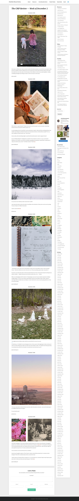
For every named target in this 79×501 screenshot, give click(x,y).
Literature (59, 208)
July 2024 (59, 296)
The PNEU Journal (60, 247)
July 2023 (59, 316)
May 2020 (59, 380)
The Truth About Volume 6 (62, 75)
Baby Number (59, 162)
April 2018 (59, 423)
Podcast (58, 221)
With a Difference (60, 150)
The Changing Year (60, 28)
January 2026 (59, 265)
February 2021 (60, 365)
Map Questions (60, 15)
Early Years (59, 181)
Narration (59, 216)
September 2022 (60, 333)
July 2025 (59, 275)
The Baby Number (60, 26)
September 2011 (60, 470)
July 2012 (59, 467)
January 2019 (59, 407)
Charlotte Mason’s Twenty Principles (62, 46)
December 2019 (60, 389)
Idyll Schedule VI (60, 34)
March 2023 (59, 323)
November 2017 (60, 431)
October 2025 (60, 270)
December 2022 (60, 328)
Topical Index (59, 1)
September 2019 (60, 394)
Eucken (58, 184)
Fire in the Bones (60, 152)
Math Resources (60, 10)
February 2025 (60, 284)
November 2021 (60, 350)
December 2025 (60, 267)
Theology (59, 248)
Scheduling (59, 232)
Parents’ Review (52, 1)
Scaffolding (59, 230)
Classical (59, 167)
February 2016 (60, 463)
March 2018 (59, 424)
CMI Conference (60, 169)
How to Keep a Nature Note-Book (62, 88)
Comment (32, 475)
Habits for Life (60, 92)
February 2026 (60, 264)
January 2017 (59, 448)
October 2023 (60, 311)
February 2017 (60, 446)
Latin (58, 203)
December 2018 (60, 409)
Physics (58, 220)
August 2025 (59, 274)
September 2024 (60, 292)
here (34, 141)
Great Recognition (60, 189)
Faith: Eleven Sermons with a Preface (62, 23)
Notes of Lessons (60, 39)
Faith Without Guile (60, 146)
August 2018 (59, 416)
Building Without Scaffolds (62, 78)
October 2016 (60, 453)
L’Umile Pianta (59, 201)
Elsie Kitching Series (61, 182)
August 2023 (59, 314)
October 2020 (60, 372)
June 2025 (59, 277)
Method (58, 211)
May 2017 (59, 441)
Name (17, 484)
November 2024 (60, 289)
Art (58, 159)
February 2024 (60, 304)
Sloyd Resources (60, 13)
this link (19, 208)
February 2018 (60, 426)
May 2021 (59, 360)
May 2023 (59, 319)
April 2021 (59, 362)
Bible (58, 164)
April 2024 (59, 301)
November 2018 (60, 411)
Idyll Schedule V (60, 32)
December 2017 (60, 429)
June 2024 (59, 297)
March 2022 (59, 343)
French (58, 186)
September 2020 (60, 374)
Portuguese (59, 225)
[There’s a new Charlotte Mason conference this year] (66, 128)
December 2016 (60, 450)
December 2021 (60, 348)
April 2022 (59, 341)
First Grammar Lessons (61, 17)
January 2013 (59, 465)
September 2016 (60, 455)
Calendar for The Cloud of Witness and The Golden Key (62, 31)
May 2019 (59, 401)
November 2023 (60, 309)
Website (46, 484)
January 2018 (59, 428)
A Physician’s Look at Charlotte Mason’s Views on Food (63, 96)
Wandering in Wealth (61, 154)
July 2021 (59, 357)
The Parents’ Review (61, 245)
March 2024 (59, 302)
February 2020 (60, 385)
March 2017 (59, 445)
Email (31, 484)
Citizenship (59, 165)
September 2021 (60, 353)
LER (58, 204)
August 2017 (59, 436)
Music (58, 215)
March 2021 (59, 363)
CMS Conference (60, 171)
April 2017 (59, 443)
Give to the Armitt (60, 40)
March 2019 (59, 404)
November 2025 (60, 269)
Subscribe (59, 109)
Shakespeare (59, 237)
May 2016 (59, 462)
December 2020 (60, 368)
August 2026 (59, 253)
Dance (58, 176)
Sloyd (58, 238)
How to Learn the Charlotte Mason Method (62, 65)
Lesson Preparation (60, 93)
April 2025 (59, 280)
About (29, 1)
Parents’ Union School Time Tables (62, 37)
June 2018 (59, 419)
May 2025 (59, 279)
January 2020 (59, 387)
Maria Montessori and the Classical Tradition (62, 99)
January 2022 (59, 346)
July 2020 (59, 377)
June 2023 (59, 318)
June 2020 (59, 379)
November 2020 (60, 370)
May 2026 (59, 258)
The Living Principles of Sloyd (62, 69)
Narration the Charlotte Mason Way (63, 102)
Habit (58, 191)
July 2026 (59, 255)
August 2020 (59, 375)
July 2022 (59, 336)
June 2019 (59, 399)
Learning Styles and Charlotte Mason (62, 81)
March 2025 (59, 282)
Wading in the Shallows (61, 83)
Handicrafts (59, 193)
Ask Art (58, 160)
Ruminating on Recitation (61, 90)
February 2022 (60, 345)
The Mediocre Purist (61, 67)
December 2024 (60, 287)
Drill (58, 179)
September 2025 (60, 272)
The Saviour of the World (61, 8)
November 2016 (60, 451)
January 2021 (59, 367)
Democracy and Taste (61, 177)
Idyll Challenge (60, 199)
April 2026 (59, 260)
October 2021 (60, 352)
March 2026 (59, 262)
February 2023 (60, 324)
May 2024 (59, 299)
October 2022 (60, 331)
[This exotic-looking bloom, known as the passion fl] (60, 134)
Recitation (59, 228)
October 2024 (60, 291)
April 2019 (59, 402)
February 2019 (60, 406)
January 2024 (59, 306)
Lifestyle (59, 206)
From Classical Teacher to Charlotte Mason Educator (62, 105)
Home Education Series (43, 1)
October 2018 (60, 412)
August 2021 (59, 355)
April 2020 (59, 382)
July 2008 (59, 473)
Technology (59, 242)
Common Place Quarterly (61, 172)
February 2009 (60, 472)
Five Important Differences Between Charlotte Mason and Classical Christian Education (62, 72)
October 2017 (60, 433)
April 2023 (59, 321)
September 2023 (60, 313)
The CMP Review (60, 20)
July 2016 (59, 458)
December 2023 (60, 308)
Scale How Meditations (61, 18)
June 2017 (59, 440)
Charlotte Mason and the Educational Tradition (61, 49)
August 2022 (59, 335)
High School (59, 196)
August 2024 (59, 294)
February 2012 (60, 468)
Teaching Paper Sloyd (61, 60)
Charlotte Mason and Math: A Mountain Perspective (62, 55)
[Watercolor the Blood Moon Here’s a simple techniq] (60, 128)
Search (64, 1)
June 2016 (59, 460)
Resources (34, 1)
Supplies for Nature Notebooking (60, 85)
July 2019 (59, 397)
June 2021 (59, 358)
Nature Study (59, 218)
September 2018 (60, 414)
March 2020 (59, 384)
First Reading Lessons (61, 76)
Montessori (59, 213)
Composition (59, 174)
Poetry (58, 223)
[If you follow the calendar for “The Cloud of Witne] (66, 134)
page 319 (39, 444)
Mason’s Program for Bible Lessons (62, 52)
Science (58, 233)
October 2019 (60, 392)
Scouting (59, 235)
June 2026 (59, 257)
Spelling (58, 240)
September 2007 (60, 475)
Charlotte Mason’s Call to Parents (62, 63)
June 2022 (59, 338)
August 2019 (59, 396)
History (58, 198)
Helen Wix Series (60, 194)
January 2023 (59, 326)
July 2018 (59, 418)
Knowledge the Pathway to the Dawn (62, 149)
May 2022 (59, 340)
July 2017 (59, 438)
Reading (58, 226)
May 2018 (59, 421)
